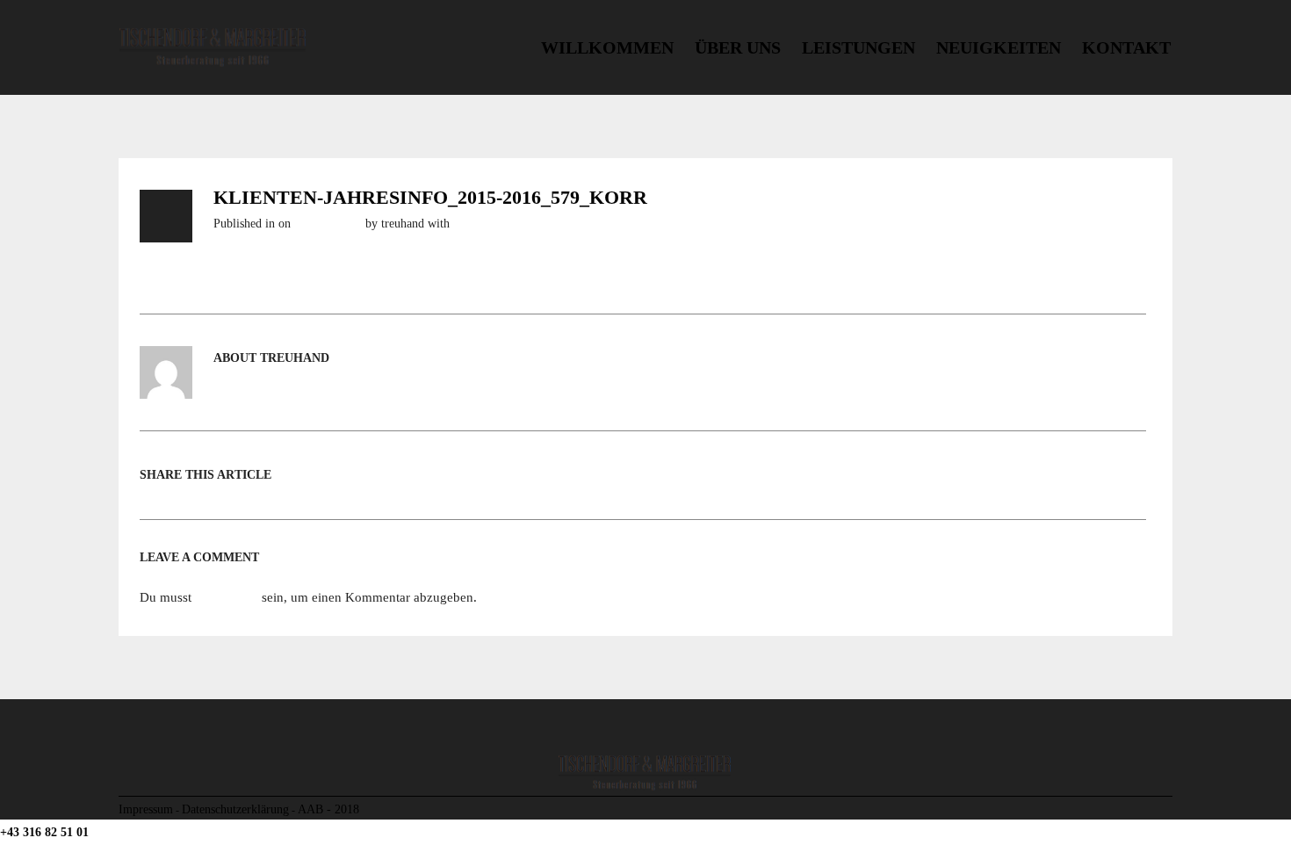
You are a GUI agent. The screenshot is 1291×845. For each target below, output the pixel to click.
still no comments (497, 223)
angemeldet (226, 597)
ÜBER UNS (738, 47)
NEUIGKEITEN (998, 47)
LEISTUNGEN (858, 47)
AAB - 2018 (328, 809)
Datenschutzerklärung (235, 809)
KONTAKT (1126, 47)
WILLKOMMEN (607, 47)
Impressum (146, 809)
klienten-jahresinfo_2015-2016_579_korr (430, 197)
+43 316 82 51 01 (44, 832)
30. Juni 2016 (328, 223)
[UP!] (1166, 809)
